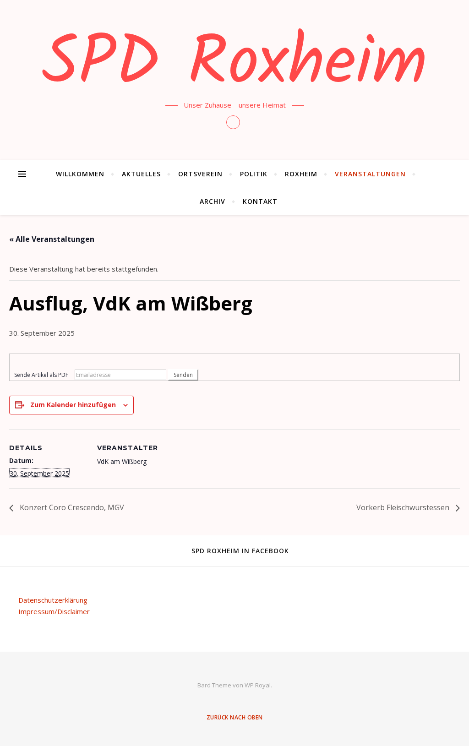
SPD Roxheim (234, 65)
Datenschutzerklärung (52, 599)
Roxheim (301, 173)
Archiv (212, 201)
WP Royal (258, 685)
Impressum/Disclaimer (54, 611)
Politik (253, 173)
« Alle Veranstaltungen (51, 239)
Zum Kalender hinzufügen (73, 404)
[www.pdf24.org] (234, 361)
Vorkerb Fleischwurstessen (403, 507)
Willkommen (80, 173)
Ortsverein (200, 173)
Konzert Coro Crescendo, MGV (71, 507)
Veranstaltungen (370, 173)
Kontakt (260, 201)
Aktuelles (141, 173)
